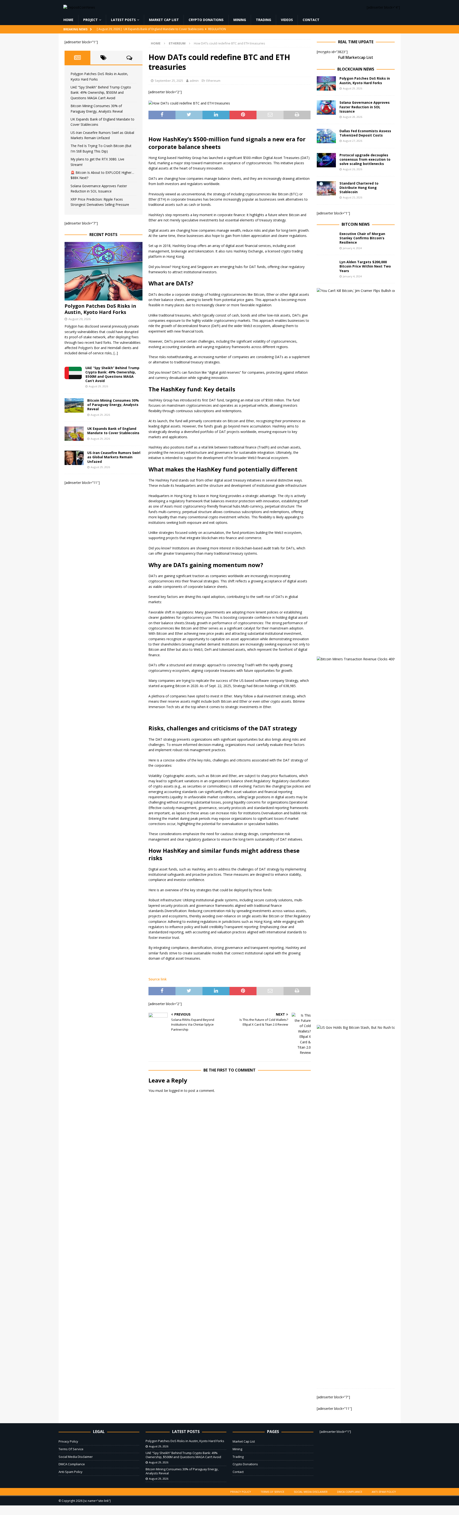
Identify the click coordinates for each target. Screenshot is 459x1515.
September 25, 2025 (169, 80)
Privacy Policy (68, 1441)
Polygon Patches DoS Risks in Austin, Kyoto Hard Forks (100, 309)
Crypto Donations (206, 19)
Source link (157, 979)
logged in (176, 1090)
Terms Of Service (71, 1449)
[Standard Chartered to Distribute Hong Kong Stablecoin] (326, 188)
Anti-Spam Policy (70, 1472)
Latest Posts (123, 19)
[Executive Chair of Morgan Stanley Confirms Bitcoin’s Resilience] (326, 239)
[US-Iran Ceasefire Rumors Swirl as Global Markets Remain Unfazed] (74, 458)
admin (194, 80)
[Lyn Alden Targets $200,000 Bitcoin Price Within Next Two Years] (326, 267)
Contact (311, 19)
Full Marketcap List (355, 57)
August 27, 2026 (352, 140)
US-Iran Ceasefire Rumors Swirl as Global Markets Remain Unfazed (113, 457)
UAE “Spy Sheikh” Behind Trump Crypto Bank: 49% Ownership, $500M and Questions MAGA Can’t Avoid (101, 92)
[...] (116, 353)
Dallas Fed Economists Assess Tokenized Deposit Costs (365, 133)
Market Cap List (164, 19)
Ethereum (213, 80)
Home (68, 19)
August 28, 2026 (352, 117)
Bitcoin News (356, 224)
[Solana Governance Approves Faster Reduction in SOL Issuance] (326, 107)
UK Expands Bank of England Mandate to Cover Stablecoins (113, 430)
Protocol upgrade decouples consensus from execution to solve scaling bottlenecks (364, 159)
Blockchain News (355, 69)
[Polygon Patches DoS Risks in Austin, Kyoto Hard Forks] (103, 271)
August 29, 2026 (79, 319)
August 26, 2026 (352, 169)
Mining (239, 19)
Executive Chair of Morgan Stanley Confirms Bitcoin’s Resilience (362, 238)
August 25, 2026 (352, 197)
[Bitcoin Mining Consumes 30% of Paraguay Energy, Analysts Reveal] (74, 405)
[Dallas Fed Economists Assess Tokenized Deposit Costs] (326, 136)
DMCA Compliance (72, 1464)
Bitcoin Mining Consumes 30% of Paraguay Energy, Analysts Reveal (113, 404)
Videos (287, 19)
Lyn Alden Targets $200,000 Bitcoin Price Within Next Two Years (365, 266)
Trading (263, 19)
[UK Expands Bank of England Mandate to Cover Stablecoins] (74, 434)
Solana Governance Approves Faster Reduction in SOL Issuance (364, 106)
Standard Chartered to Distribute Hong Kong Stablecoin (358, 187)
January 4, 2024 (352, 248)
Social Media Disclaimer (76, 1457)
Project (90, 19)
